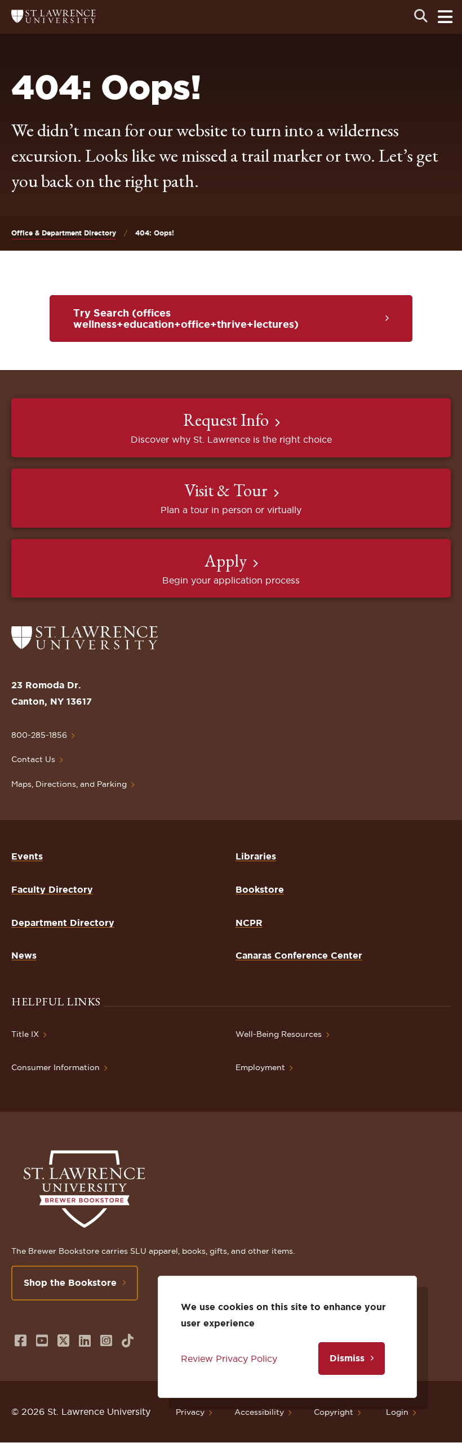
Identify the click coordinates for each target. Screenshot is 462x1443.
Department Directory (62, 923)
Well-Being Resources (279, 1034)
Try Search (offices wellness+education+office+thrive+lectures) (186, 318)
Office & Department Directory (63, 233)
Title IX (25, 1034)
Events (27, 856)
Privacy (190, 1412)
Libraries (256, 856)
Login (397, 1412)
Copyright (333, 1412)
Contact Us (33, 759)
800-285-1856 (39, 735)
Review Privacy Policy (229, 1358)
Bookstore (260, 889)
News (24, 955)
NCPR (249, 923)
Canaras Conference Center (299, 955)
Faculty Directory (52, 889)
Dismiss (347, 1358)
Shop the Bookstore (70, 1282)
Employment (260, 1067)
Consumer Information (55, 1067)
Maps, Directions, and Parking (69, 784)
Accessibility (259, 1412)
